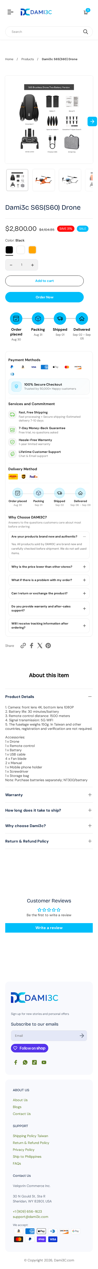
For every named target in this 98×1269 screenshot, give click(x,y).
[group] (17, 180)
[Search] (85, 31)
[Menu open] (11, 12)
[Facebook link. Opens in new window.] (15, 1062)
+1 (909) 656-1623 (27, 1211)
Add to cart (44, 281)
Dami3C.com (64, 1260)
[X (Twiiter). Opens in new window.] (40, 646)
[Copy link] (23, 646)
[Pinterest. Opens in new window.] (48, 646)
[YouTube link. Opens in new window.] (44, 1062)
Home (9, 59)
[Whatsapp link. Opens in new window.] (25, 1062)
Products (27, 59)
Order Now (45, 297)
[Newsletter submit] (82, 1035)
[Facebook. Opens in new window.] (31, 646)
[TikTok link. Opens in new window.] (34, 1062)
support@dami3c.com (30, 1217)
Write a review (49, 927)
